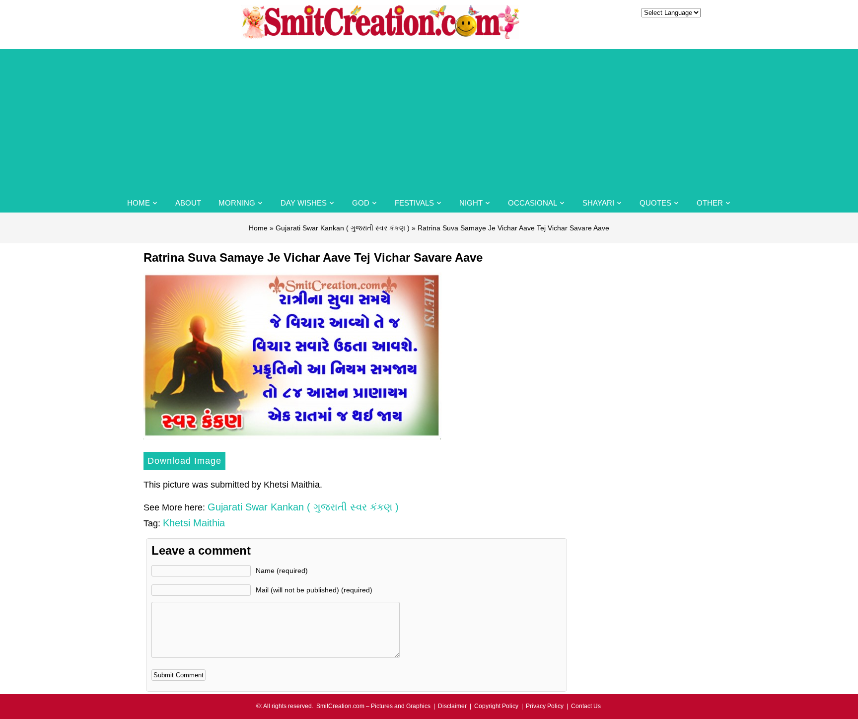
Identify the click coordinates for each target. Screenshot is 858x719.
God (360, 203)
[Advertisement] (429, 118)
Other (710, 203)
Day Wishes (304, 203)
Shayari (598, 203)
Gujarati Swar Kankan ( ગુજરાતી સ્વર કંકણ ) (343, 228)
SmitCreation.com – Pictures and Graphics (373, 706)
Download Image (184, 461)
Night (471, 203)
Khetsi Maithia (194, 522)
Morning (236, 203)
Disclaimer (452, 706)
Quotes (655, 203)
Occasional (532, 203)
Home (138, 203)
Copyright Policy (496, 706)
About (188, 203)
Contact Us (586, 706)
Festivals (414, 203)
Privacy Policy (545, 706)
